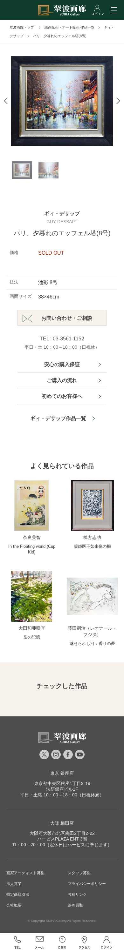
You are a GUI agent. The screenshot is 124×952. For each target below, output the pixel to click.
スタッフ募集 (79, 873)
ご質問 (62, 942)
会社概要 (14, 905)
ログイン (106, 942)
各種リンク (77, 894)
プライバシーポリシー (87, 884)
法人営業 (14, 884)
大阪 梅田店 (62, 823)
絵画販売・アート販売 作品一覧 (69, 27)
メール (40, 942)
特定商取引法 (17, 894)
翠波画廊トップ (22, 27)
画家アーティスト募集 (25, 873)
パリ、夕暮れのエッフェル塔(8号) (59, 36)
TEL (17, 942)
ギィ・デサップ (62, 213)
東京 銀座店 (62, 773)
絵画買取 (75, 905)
